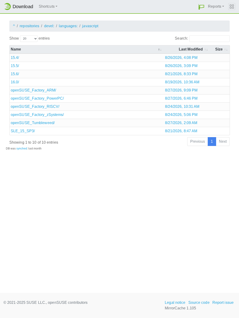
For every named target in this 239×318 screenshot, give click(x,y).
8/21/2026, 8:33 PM (181, 74)
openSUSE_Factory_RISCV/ (35, 106)
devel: (49, 26)
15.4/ (15, 58)
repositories (29, 26)
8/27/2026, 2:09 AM (181, 123)
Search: (181, 38)
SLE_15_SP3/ (23, 131)
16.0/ (15, 82)
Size (219, 49)
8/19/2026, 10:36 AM (182, 82)
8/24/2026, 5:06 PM (181, 115)
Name (16, 49)
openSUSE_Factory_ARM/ (33, 90)
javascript (90, 26)
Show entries (29, 38)
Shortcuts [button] (47, 6)
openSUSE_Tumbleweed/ (33, 123)
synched (21, 148)
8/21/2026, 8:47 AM (181, 131)
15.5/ (15, 66)
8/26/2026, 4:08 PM (181, 58)
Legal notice (175, 302)
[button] (201, 6)
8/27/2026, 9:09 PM (181, 90)
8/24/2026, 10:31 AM (182, 106)
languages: (68, 26)
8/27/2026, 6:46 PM (181, 98)
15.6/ (15, 74)
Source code (199, 302)
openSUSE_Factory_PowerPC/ (37, 98)
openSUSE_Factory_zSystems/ (37, 115)
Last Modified (191, 49)
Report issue (223, 302)
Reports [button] (214, 6)
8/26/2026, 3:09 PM (181, 66)
